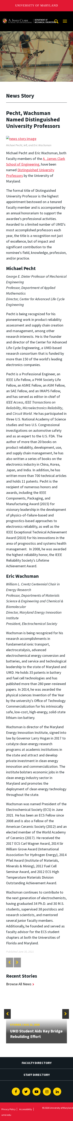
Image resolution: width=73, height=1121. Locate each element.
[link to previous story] (9, 962)
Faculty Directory (37, 1063)
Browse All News (18, 984)
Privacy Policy (8, 1109)
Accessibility (25, 1109)
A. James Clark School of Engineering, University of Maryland (29, 15)
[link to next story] (17, 962)
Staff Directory (37, 1075)
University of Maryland (36, 5)
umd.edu (6, 1114)
